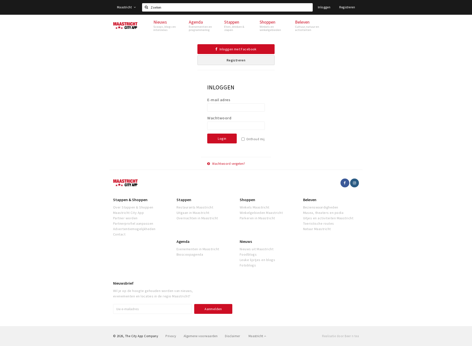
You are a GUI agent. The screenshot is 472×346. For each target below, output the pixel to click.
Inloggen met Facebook (238, 49)
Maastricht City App (128, 212)
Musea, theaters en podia (323, 212)
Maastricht (125, 7)
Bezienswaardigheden (320, 207)
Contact (119, 234)
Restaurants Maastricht (195, 207)
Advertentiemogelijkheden (134, 229)
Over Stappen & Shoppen (133, 207)
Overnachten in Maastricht (197, 218)
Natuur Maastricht (317, 229)
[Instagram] (354, 183)
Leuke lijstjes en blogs (257, 260)
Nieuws (246, 241)
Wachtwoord (219, 117)
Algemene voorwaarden (201, 336)
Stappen (184, 199)
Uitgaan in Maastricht (193, 212)
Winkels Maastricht (254, 207)
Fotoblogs (248, 265)
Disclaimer (232, 336)
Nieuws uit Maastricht (256, 249)
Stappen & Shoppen (130, 199)
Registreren (347, 7)
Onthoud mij (255, 139)
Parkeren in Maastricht (257, 218)
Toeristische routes (318, 223)
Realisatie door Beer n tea (340, 336)
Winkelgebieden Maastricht (261, 212)
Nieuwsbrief (123, 283)
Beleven (309, 199)
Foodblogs (248, 254)
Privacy (170, 336)
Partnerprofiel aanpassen (133, 223)
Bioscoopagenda (190, 254)
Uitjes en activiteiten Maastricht (328, 218)
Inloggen (324, 7)
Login (222, 138)
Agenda (183, 241)
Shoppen (247, 199)
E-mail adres (218, 99)
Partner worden (125, 218)
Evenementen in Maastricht (198, 249)
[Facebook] (344, 183)
